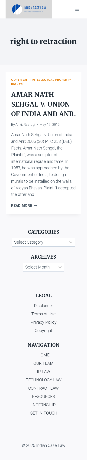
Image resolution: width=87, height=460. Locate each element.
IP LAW (43, 371)
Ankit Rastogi (25, 125)
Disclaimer (43, 305)
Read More (24, 206)
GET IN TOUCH (43, 413)
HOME (43, 354)
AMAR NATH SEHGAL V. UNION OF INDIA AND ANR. (43, 104)
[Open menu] (77, 9)
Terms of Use (43, 313)
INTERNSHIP (44, 404)
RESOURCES (43, 396)
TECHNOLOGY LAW (43, 379)
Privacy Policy (44, 322)
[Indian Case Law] (29, 9)
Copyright (20, 79)
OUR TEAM (43, 363)
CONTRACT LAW (43, 388)
